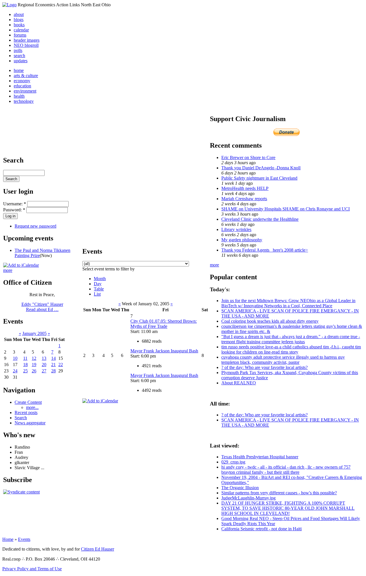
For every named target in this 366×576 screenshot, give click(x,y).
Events (24, 539)
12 (34, 358)
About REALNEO (238, 382)
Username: (14, 203)
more (7, 270)
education (22, 85)
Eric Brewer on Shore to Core (248, 157)
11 (25, 358)
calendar (21, 29)
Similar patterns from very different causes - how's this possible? (279, 492)
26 (34, 370)
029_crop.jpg (233, 461)
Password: (14, 209)
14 (53, 358)
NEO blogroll (26, 45)
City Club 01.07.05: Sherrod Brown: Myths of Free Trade (163, 324)
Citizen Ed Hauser (97, 549)
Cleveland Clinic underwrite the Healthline (260, 219)
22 (60, 364)
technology (24, 101)
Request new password (35, 226)
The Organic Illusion (240, 487)
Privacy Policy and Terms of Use (32, 568)
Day (98, 283)
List (97, 294)
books (19, 24)
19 (34, 364)
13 (44, 358)
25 (25, 370)
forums (20, 35)
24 (15, 370)
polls (18, 50)
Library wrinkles (236, 229)
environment (25, 91)
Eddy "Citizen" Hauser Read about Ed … (42, 307)
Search (21, 417)
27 (44, 370)
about (19, 14)
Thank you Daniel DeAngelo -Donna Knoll (261, 167)
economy (22, 80)
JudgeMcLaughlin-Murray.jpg (248, 497)
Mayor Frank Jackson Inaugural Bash (164, 350)
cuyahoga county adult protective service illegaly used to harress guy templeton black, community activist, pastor (283, 360)
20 (44, 364)
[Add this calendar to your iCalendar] (21, 265)
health (19, 96)
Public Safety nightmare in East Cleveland (259, 178)
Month (100, 278)
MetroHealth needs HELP (244, 188)
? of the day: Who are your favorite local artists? (264, 367)
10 (15, 358)
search (19, 55)
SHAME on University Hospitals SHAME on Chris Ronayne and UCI (285, 208)
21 (53, 364)
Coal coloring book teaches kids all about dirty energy (270, 321)
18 (25, 364)
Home (7, 539)
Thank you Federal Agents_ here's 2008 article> (264, 250)
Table (99, 288)
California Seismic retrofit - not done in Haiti (261, 528)
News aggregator (30, 422)
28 (53, 370)
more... (32, 407)
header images (26, 40)
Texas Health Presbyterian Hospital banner (259, 456)
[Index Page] (9, 4)
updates (20, 60)
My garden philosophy (241, 239)
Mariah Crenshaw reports (244, 198)
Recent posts (26, 412)
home (19, 70)
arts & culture (26, 75)
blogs (18, 19)
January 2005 (34, 333)
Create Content (28, 402)
